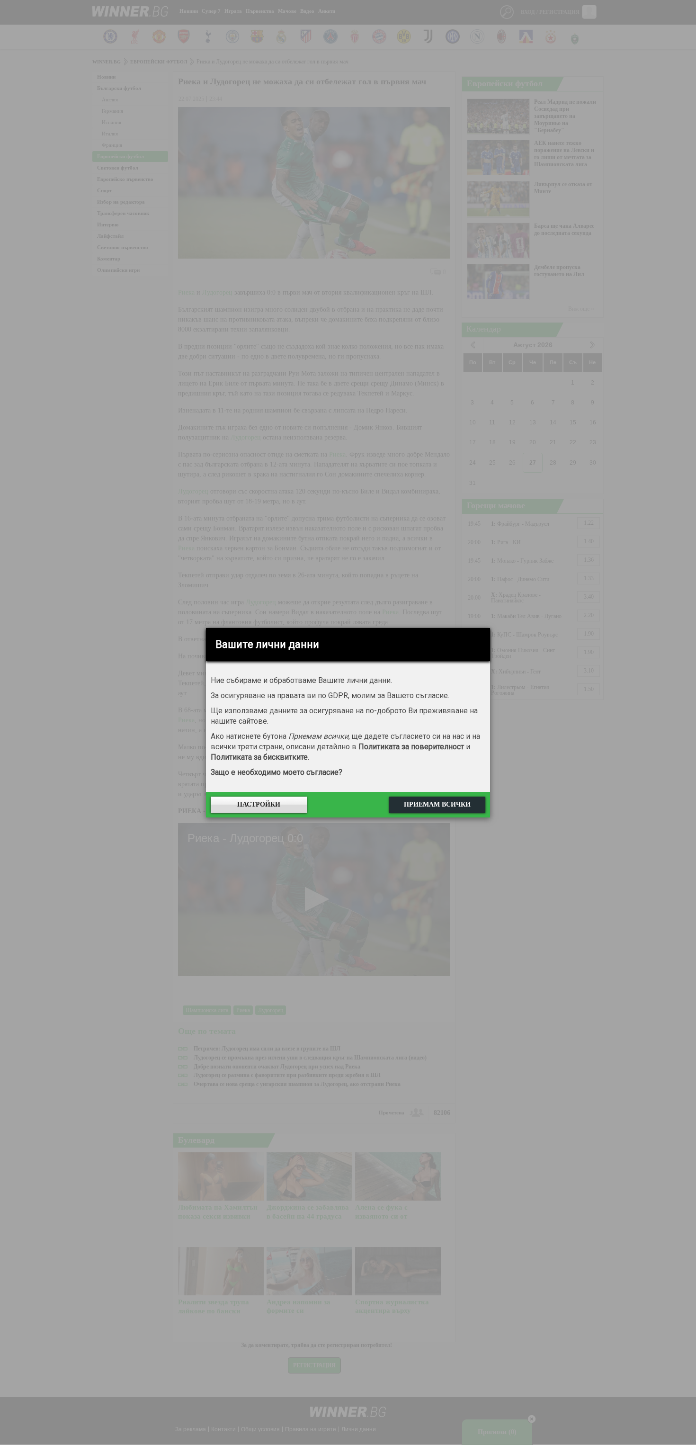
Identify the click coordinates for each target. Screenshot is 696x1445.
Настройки (258, 804)
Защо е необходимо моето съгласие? (276, 772)
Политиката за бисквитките (259, 757)
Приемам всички (437, 804)
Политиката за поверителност (411, 746)
